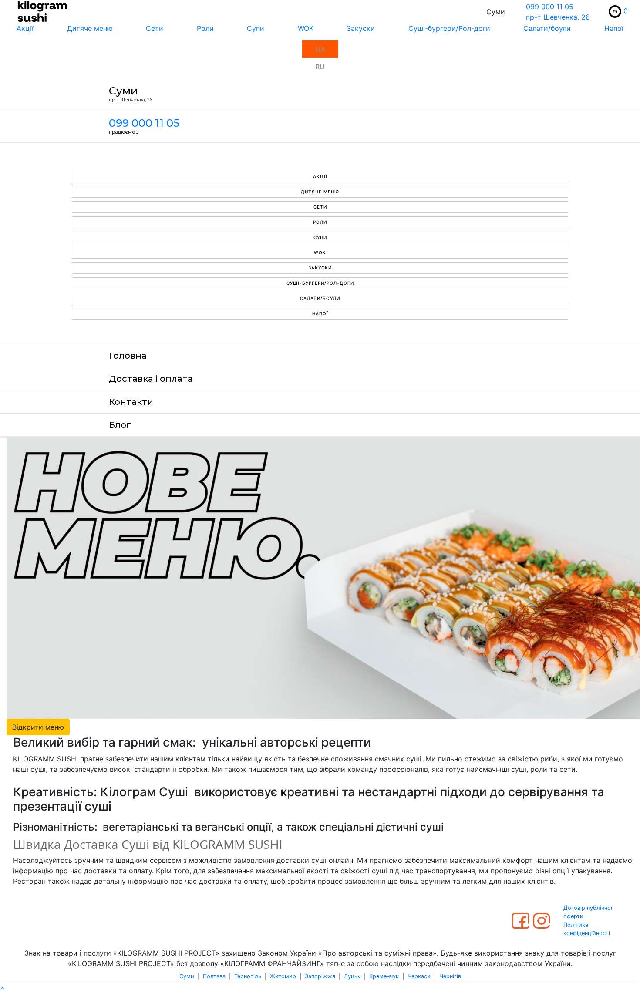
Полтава (214, 976)
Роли (205, 28)
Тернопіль (247, 976)
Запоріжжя (320, 976)
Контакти (131, 401)
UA (320, 49)
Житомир (283, 976)
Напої (320, 313)
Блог (120, 425)
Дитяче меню (90, 28)
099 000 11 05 (549, 6)
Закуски (361, 28)
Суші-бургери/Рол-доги (449, 28)
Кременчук (384, 976)
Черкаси (419, 976)
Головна (128, 355)
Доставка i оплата (151, 378)
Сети (154, 28)
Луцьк (352, 976)
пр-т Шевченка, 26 (558, 17)
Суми (186, 976)
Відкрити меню (38, 727)
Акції (25, 28)
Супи (255, 28)
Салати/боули (547, 28)
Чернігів (450, 976)
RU (320, 66)
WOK (305, 28)
